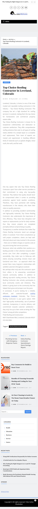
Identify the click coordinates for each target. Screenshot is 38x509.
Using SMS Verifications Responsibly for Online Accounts (20, 456)
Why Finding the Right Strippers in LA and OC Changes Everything (15, 2)
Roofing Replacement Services (18, 326)
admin (6, 99)
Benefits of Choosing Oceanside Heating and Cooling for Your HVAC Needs (22, 381)
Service (8, 438)
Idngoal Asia (5, 491)
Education (9, 431)
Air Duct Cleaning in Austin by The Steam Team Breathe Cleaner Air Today (23, 398)
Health (8, 428)
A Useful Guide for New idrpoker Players (15, 460)
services (6, 82)
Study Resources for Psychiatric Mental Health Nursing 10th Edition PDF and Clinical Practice (19, 475)
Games (8, 442)
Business (9, 435)
